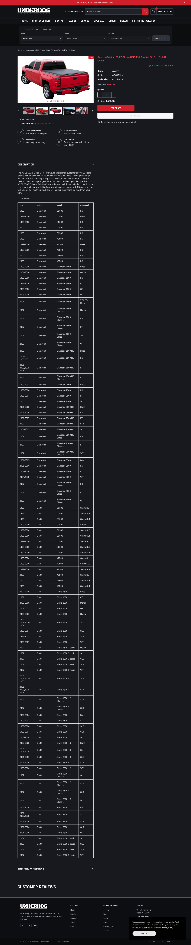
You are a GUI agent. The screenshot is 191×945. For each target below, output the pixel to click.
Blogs (112, 21)
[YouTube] (35, 925)
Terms (168, 941)
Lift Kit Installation (144, 21)
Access (115, 71)
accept (144, 933)
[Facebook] (22, 925)
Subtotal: (101, 101)
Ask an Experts (45, 123)
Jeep (105, 918)
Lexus (105, 931)
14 (102, 122)
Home (24, 21)
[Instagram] (29, 925)
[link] (29, 110)
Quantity (100, 90)
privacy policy (167, 928)
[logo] (34, 11)
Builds (124, 21)
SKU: (100, 75)
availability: (103, 79)
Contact (60, 21)
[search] (145, 11)
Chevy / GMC (109, 926)
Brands (85, 21)
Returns (160, 941)
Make (67, 33)
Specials (99, 21)
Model (111, 33)
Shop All (73, 918)
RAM (105, 922)
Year (23, 33)
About (72, 21)
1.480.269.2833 (27, 123)
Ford (105, 914)
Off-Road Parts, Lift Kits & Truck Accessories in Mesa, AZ (95, 3)
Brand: (100, 71)
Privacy (152, 941)
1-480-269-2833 (75, 11)
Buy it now (135, 115)
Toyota (106, 910)
